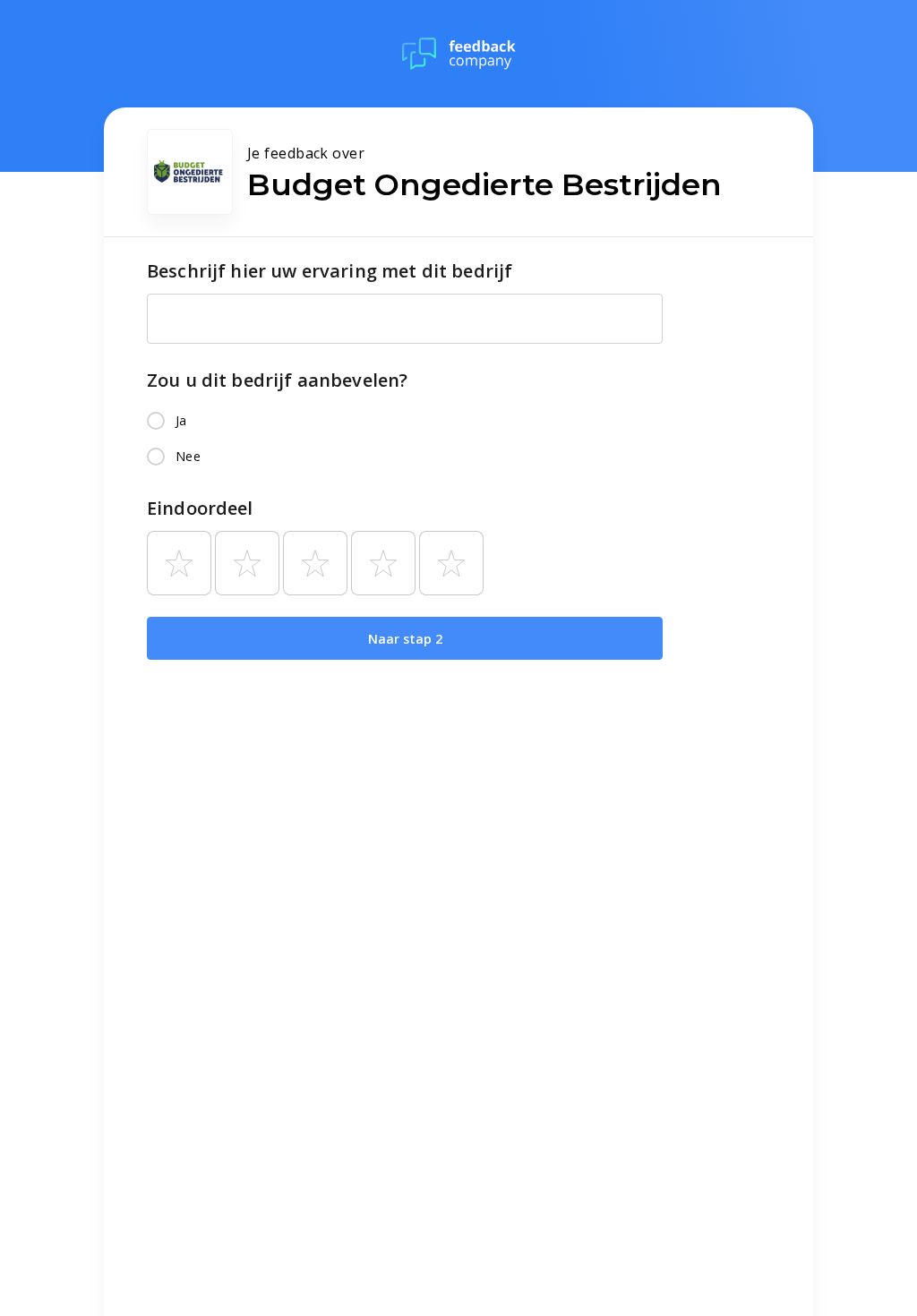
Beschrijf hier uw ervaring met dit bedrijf (329, 271)
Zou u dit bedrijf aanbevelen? (277, 380)
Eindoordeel (200, 508)
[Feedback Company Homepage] (459, 53)
